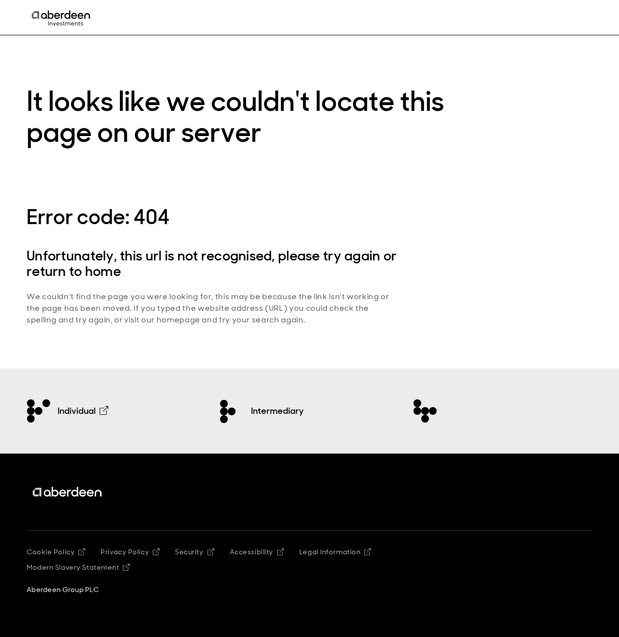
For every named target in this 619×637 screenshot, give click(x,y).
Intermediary (277, 411)
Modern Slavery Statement (73, 567)
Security (189, 551)
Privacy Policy (125, 551)
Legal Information (330, 551)
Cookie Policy (50, 551)
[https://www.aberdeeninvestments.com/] (68, 492)
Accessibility (251, 551)
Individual (77, 411)
